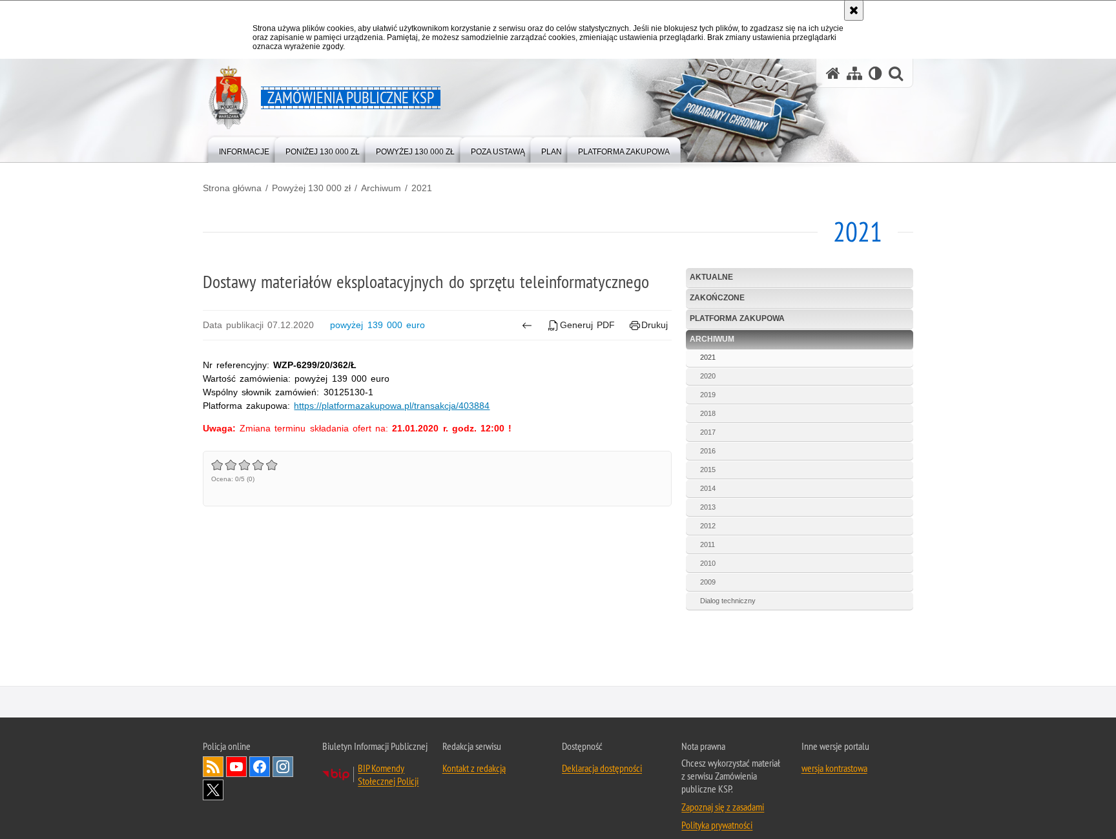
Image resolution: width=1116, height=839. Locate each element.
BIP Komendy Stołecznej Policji (388, 774)
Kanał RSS (213, 766)
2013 (708, 507)
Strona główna (232, 188)
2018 (708, 413)
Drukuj (654, 325)
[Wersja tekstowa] (875, 73)
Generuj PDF (587, 325)
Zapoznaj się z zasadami (722, 806)
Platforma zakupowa (737, 318)
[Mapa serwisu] (854, 73)
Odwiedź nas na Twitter (213, 790)
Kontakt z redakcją (474, 767)
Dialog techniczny (728, 601)
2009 (708, 582)
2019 (708, 395)
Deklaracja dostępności (602, 767)
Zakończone (717, 297)
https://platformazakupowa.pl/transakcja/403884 (392, 405)
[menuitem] (244, 149)
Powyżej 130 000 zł (311, 188)
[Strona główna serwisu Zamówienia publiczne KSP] (833, 73)
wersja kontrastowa (834, 767)
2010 (708, 563)
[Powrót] (526, 325)
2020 (708, 376)
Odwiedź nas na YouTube (236, 766)
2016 (708, 451)
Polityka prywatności (716, 824)
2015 (708, 469)
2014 (708, 488)
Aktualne (711, 277)
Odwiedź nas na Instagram (283, 766)
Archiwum (381, 188)
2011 (707, 544)
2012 (708, 526)
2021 (421, 188)
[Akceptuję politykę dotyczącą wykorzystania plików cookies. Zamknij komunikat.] (853, 10)
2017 (708, 432)
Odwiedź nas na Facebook (259, 766)
